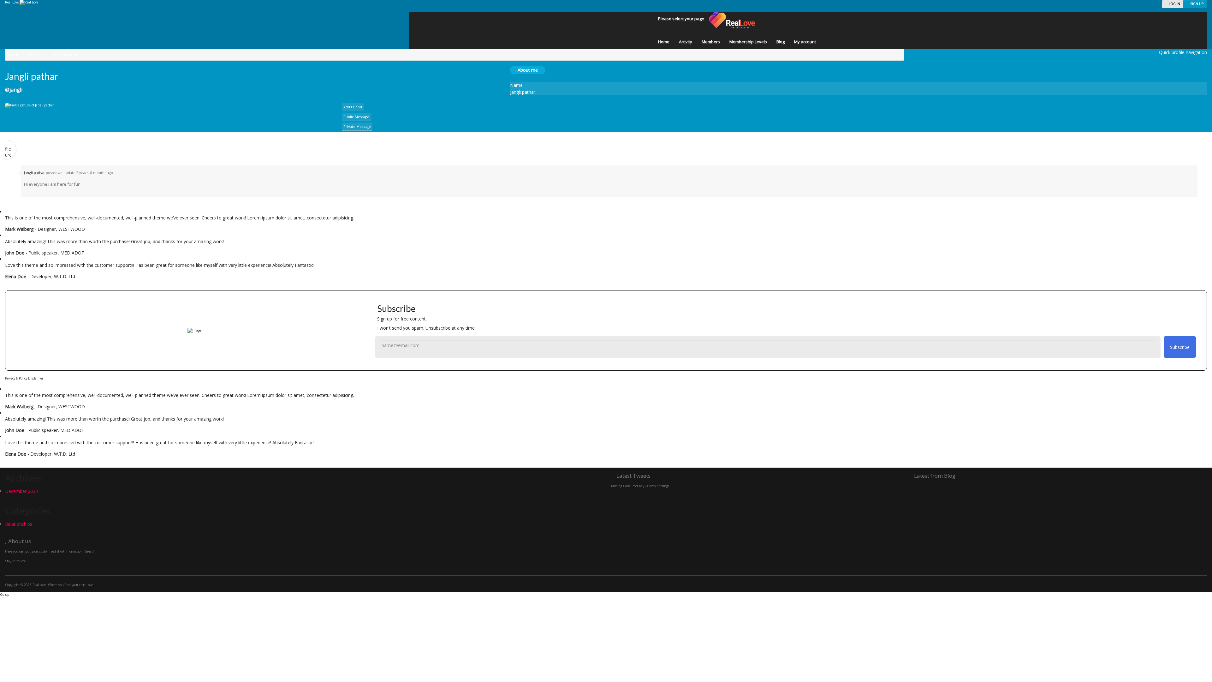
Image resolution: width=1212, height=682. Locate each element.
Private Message (357, 126)
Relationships (18, 524)
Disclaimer (35, 378)
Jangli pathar (34, 172)
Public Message (356, 116)
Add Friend (352, 107)
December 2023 (21, 491)
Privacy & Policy (16, 378)
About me (528, 70)
